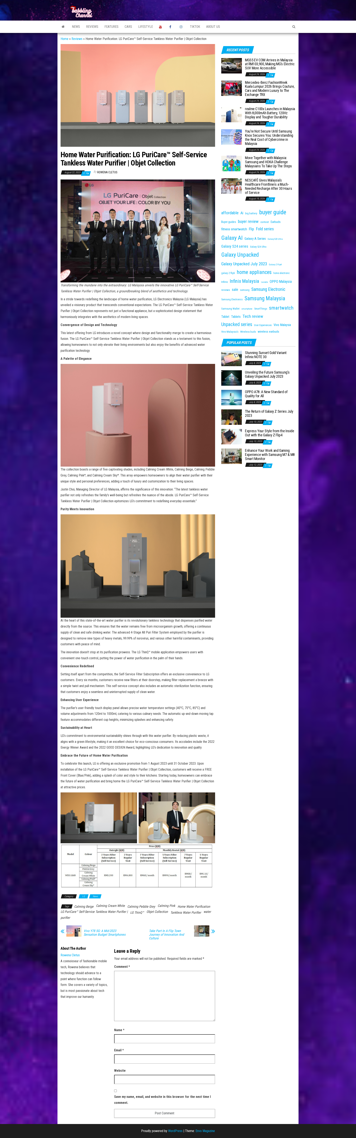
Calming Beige (84, 907)
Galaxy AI (232, 237)
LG (83, 896)
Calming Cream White (110, 906)
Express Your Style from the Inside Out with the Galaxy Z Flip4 (269, 433)
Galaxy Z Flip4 (275, 264)
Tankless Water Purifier (185, 912)
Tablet (225, 317)
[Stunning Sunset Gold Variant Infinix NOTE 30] (231, 358)
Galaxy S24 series (234, 246)
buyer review (248, 221)
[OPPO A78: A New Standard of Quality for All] (231, 397)
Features (111, 27)
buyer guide (272, 212)
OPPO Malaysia (281, 281)
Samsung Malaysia (265, 298)
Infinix (224, 281)
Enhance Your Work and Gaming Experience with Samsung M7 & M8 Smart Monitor (270, 454)
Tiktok (195, 27)
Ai (241, 213)
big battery (251, 213)
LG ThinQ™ (137, 912)
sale (235, 289)
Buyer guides (228, 222)
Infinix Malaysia (244, 281)
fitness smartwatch (234, 229)
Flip (251, 229)
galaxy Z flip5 (228, 273)
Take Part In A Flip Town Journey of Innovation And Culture (166, 934)
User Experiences (263, 325)
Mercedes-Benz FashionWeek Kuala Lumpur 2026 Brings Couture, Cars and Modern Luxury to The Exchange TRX (269, 88)
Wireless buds (248, 331)
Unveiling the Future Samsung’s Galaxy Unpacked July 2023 (267, 374)
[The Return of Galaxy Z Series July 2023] (231, 417)
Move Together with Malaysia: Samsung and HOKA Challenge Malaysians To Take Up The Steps (268, 162)
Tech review (252, 316)
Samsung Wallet (230, 308)
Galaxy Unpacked (240, 255)
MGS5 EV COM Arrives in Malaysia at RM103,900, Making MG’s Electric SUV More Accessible (270, 64)
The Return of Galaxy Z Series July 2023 (269, 413)
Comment (122, 967)
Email (119, 1050)
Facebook (171, 27)
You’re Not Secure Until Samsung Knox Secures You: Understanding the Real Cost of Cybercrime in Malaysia (269, 137)
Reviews (92, 27)
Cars (128, 27)
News (76, 27)
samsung (244, 290)
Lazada (264, 282)
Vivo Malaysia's (229, 331)
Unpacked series (236, 324)
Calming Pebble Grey (141, 907)
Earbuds (276, 222)
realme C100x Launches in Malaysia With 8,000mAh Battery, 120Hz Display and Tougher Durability (270, 113)
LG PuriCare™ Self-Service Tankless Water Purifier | (94, 912)
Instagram (182, 27)
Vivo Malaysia (282, 325)
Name (119, 1030)
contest (264, 222)
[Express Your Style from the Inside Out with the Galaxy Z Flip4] (231, 436)
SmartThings (260, 308)
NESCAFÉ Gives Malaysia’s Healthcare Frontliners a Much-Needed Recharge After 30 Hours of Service (268, 186)
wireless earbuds (268, 331)
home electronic (281, 273)
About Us (213, 27)
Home (64, 39)
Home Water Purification (194, 907)
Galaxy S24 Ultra (258, 246)
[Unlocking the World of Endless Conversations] (63, 27)
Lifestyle (145, 27)
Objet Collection (157, 912)
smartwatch (281, 308)
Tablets (236, 317)
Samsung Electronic (268, 289)
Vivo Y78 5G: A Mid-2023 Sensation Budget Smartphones (104, 932)
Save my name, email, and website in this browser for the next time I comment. (162, 1100)
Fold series (265, 228)
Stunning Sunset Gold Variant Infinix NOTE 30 (266, 355)
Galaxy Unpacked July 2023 (244, 263)
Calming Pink (166, 906)
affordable (230, 212)
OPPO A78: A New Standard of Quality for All (266, 394)
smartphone (246, 309)
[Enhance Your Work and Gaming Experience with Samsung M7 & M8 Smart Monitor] (231, 456)
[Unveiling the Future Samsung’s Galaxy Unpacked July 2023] (231, 378)
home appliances (254, 272)
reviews (225, 289)
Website (120, 1071)
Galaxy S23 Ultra (275, 239)
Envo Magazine (205, 1131)
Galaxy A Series (255, 238)
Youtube (161, 27)
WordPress (175, 1131)
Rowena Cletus (107, 172)
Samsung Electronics (232, 299)
